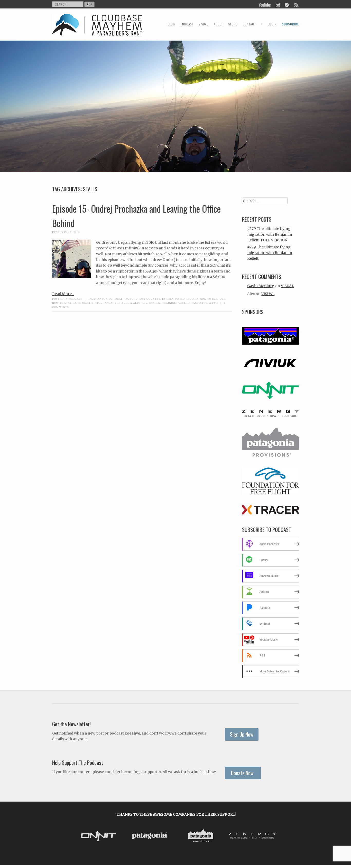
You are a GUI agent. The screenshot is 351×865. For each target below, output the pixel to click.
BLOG (171, 24)
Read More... (63, 294)
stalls (154, 303)
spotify (286, 4)
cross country (148, 298)
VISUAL (203, 24)
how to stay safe (66, 303)
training (169, 303)
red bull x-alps (128, 303)
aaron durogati (110, 298)
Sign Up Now (241, 734)
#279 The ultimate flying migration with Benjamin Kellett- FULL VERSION (269, 234)
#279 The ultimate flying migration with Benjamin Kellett (269, 253)
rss (296, 4)
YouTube (265, 4)
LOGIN (272, 24)
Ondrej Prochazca (97, 303)
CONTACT (249, 24)
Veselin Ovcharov (192, 303)
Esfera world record (180, 298)
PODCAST (186, 24)
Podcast (75, 298)
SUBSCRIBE (290, 24)
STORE (232, 24)
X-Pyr (213, 303)
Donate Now (243, 773)
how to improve (212, 298)
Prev (80, 837)
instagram (277, 4)
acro (130, 298)
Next (273, 837)
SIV (145, 303)
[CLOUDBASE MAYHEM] (97, 29)
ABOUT (218, 24)
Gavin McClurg (260, 286)
